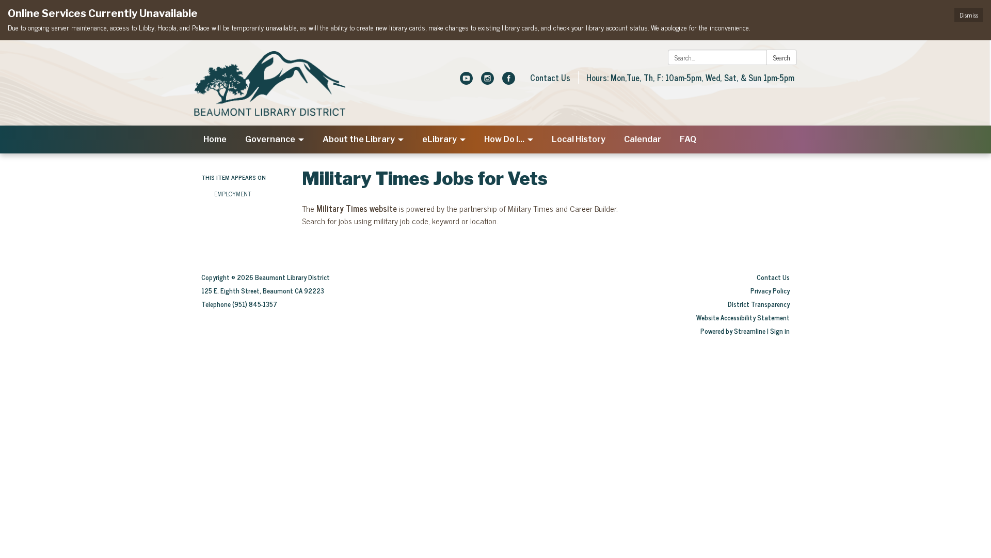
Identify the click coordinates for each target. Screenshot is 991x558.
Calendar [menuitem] (642, 139)
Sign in (780, 331)
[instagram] (487, 81)
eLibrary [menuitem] (439, 139)
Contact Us (550, 77)
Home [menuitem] (215, 139)
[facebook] (508, 81)
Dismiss (969, 15)
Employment (232, 194)
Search (781, 57)
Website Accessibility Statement (743, 317)
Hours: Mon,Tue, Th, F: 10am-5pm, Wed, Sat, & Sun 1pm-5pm (690, 77)
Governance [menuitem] (270, 139)
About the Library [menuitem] (359, 139)
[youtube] (466, 81)
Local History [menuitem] (578, 139)
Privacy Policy (770, 290)
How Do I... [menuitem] (504, 139)
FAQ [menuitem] (688, 139)
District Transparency (759, 304)
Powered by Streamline (732, 331)
